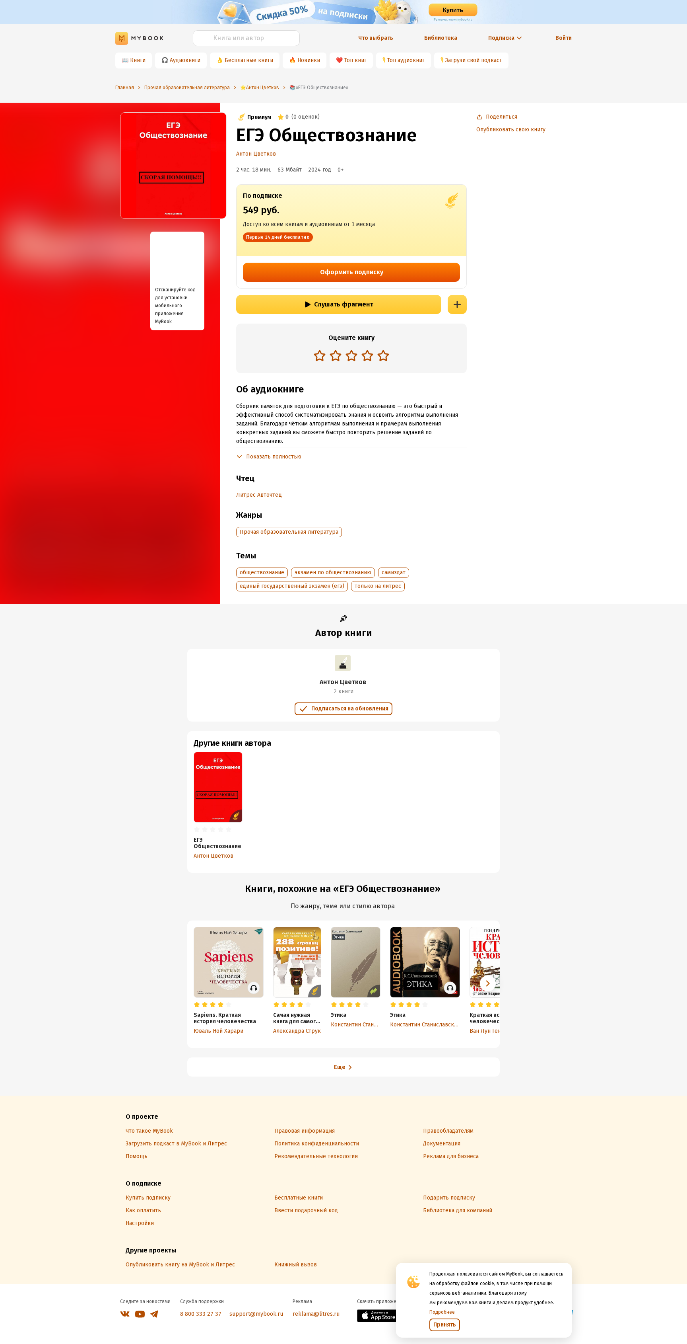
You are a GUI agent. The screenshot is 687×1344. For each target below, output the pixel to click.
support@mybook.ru (256, 1314)
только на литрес (378, 586)
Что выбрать (375, 38)
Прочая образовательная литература (289, 532)
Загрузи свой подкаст (473, 60)
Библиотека (440, 38)
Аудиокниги (185, 60)
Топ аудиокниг (406, 60)
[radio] (319, 355)
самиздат (394, 572)
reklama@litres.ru (316, 1314)
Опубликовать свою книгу (510, 129)
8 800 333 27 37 (200, 1314)
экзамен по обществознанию (333, 572)
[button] (488, 983)
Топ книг (355, 60)
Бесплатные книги (249, 60)
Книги (138, 60)
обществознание (262, 572)
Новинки (308, 60)
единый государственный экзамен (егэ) (292, 586)
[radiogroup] (351, 356)
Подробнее (442, 1312)
